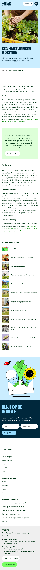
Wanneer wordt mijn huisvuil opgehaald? (15, 510)
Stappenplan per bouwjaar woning (13, 507)
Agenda (4, 489)
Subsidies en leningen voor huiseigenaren (15, 518)
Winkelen (5, 472)
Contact (4, 493)
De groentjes (11, 153)
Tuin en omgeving (7, 457)
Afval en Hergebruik (8, 460)
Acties (4, 482)
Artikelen (5, 485)
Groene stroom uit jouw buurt (11, 514)
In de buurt (5, 522)
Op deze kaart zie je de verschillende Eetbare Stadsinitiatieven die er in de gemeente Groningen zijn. (19, 228)
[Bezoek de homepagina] (6, 4)
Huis (3, 453)
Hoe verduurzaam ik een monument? (14, 503)
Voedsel (4, 70)
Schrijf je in (8, 433)
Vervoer (4, 464)
